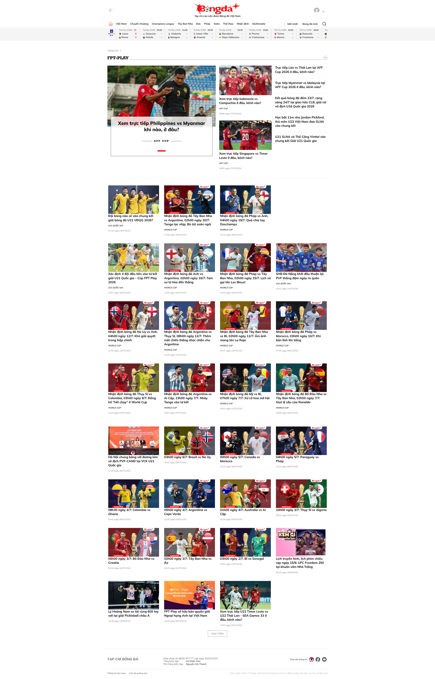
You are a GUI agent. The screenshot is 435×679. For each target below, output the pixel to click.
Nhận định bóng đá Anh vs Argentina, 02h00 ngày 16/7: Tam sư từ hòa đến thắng (188, 278)
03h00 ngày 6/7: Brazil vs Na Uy (189, 457)
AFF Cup (161, 141)
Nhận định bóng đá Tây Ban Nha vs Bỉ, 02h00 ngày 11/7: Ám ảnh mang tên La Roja (244, 336)
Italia (217, 23)
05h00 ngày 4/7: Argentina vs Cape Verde (185, 512)
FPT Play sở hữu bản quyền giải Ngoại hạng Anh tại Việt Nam (187, 613)
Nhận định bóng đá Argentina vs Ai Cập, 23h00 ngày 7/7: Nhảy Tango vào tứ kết (188, 398)
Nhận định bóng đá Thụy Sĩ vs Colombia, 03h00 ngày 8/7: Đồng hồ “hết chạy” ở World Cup (132, 398)
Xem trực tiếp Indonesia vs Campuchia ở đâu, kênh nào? (240, 101)
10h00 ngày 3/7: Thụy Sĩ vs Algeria (301, 510)
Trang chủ (112, 50)
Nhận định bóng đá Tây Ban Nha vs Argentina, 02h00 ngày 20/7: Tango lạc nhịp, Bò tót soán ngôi (188, 220)
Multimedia (258, 23)
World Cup (170, 229)
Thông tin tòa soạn (116, 673)
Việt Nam (121, 23)
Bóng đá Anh (310, 23)
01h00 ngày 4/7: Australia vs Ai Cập (243, 512)
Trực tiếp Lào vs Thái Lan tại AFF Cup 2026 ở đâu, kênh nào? (299, 70)
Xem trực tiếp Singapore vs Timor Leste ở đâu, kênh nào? (243, 156)
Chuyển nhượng (139, 23)
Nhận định (243, 23)
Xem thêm (217, 633)
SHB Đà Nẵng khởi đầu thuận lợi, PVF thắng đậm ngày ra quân (300, 276)
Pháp (207, 23)
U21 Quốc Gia (115, 225)
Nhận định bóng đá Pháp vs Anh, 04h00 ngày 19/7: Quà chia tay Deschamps (244, 220)
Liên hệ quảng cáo (138, 673)
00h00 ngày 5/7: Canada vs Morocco (240, 459)
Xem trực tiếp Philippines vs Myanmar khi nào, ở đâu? (161, 126)
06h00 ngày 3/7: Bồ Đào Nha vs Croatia (131, 561)
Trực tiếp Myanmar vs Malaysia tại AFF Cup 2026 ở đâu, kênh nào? (300, 85)
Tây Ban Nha (185, 23)
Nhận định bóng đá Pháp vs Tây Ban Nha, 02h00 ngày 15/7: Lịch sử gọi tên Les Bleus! (245, 278)
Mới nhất (293, 23)
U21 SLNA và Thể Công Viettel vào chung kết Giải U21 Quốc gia (300, 139)
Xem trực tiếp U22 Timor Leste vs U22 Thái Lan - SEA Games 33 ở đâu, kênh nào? (244, 616)
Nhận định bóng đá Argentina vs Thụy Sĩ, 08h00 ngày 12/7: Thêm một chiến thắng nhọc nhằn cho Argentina (188, 338)
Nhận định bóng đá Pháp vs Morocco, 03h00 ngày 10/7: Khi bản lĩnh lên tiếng (298, 336)
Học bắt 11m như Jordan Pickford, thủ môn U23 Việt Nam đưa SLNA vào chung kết (299, 121)
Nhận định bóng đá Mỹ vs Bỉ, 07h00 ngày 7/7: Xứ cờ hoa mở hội (245, 396)
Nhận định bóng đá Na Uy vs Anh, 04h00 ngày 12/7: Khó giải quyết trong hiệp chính (133, 336)
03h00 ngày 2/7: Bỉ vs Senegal (242, 559)
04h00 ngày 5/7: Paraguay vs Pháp (297, 459)
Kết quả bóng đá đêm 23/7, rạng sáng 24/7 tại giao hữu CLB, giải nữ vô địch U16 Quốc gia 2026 (300, 102)
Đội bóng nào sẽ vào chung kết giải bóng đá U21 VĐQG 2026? (130, 218)
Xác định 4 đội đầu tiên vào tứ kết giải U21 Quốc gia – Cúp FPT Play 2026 (132, 278)
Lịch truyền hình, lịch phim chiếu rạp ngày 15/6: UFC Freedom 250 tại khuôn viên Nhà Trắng (300, 563)
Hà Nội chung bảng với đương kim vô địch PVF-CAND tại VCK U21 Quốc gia (133, 461)
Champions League (163, 23)
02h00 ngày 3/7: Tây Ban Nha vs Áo (188, 561)
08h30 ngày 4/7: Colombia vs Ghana (129, 512)
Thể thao (228, 23)
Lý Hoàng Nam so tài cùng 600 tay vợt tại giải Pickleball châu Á (133, 613)
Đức (198, 23)
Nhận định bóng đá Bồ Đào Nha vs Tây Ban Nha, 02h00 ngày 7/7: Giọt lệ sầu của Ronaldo (301, 398)
